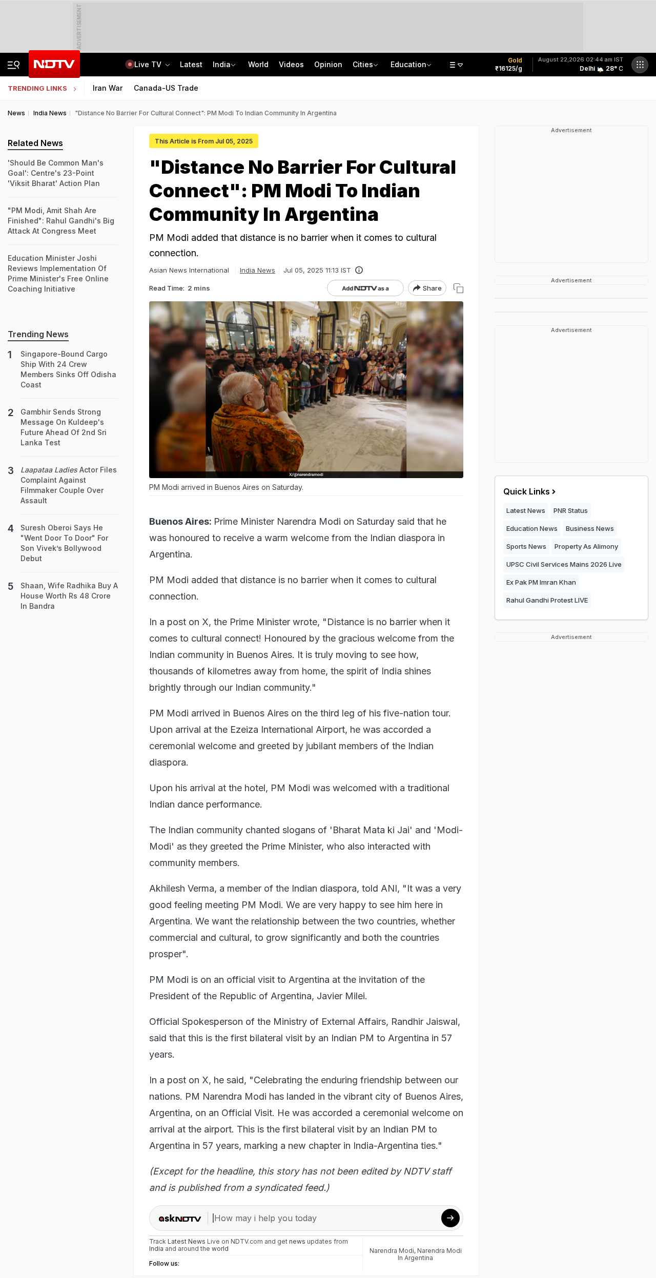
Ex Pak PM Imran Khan (541, 582)
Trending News (38, 334)
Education (408, 64)
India (222, 64)
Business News (590, 528)
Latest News (525, 510)
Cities (363, 64)
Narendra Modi (392, 1250)
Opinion (328, 64)
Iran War (107, 88)
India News (257, 270)
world (220, 1248)
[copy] (458, 288)
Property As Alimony (586, 546)
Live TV (148, 64)
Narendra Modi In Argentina (430, 1254)
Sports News (526, 546)
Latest (191, 64)
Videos (291, 64)
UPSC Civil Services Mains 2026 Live (564, 564)
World (258, 64)
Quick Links (526, 491)
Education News (532, 528)
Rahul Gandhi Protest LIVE (547, 600)
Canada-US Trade (166, 88)
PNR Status (571, 510)
